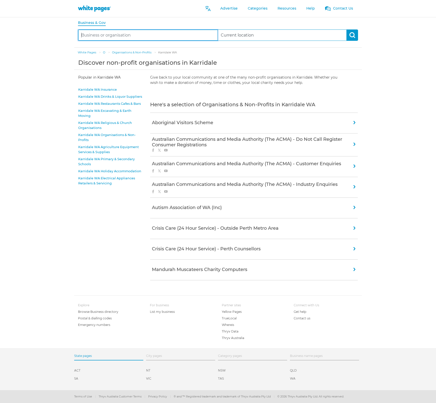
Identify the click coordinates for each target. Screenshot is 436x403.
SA (76, 378)
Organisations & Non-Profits (132, 52)
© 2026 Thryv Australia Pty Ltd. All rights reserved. (310, 396)
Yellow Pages (232, 312)
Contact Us (342, 8)
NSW (222, 370)
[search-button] (352, 35)
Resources (287, 8)
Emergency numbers (94, 325)
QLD (293, 370)
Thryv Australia (233, 338)
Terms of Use (83, 396)
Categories (257, 8)
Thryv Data (230, 331)
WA (292, 378)
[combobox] (148, 35)
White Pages (87, 52)
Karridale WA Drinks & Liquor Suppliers (110, 96)
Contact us (302, 318)
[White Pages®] (94, 8)
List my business (162, 312)
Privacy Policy (158, 396)
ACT (77, 370)
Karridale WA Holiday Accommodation (109, 171)
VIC (148, 378)
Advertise (229, 8)
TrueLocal (229, 318)
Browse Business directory (98, 312)
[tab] (94, 23)
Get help (300, 312)
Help (310, 8)
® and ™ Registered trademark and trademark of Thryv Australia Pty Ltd (222, 396)
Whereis (228, 325)
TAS (221, 378)
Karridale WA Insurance (97, 89)
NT (148, 370)
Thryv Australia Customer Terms (120, 396)
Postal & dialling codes (95, 318)
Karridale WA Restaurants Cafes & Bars (109, 104)
